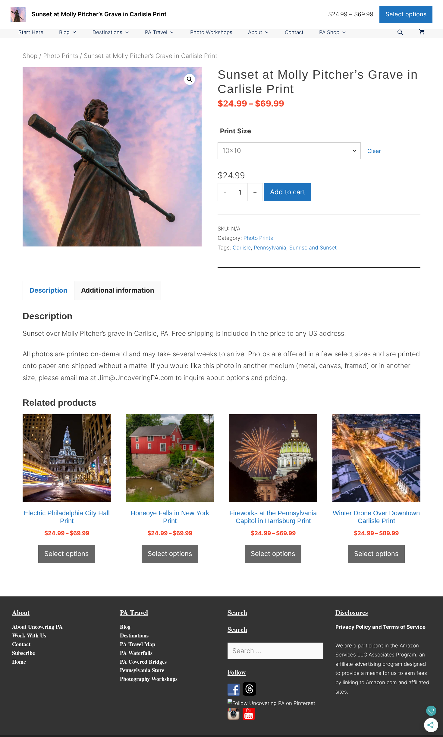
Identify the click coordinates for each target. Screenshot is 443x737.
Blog (64, 32)
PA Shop (329, 32)
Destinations (107, 32)
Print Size (235, 131)
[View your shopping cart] (421, 32)
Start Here (30, 32)
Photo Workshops (211, 32)
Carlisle (242, 247)
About (255, 32)
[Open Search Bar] (400, 32)
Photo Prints (60, 55)
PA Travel (156, 32)
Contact (294, 32)
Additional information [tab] (117, 290)
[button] (189, 79)
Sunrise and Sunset (313, 247)
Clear (374, 151)
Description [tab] (49, 290)
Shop (30, 55)
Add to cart (287, 192)
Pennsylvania (270, 247)
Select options (66, 554)
